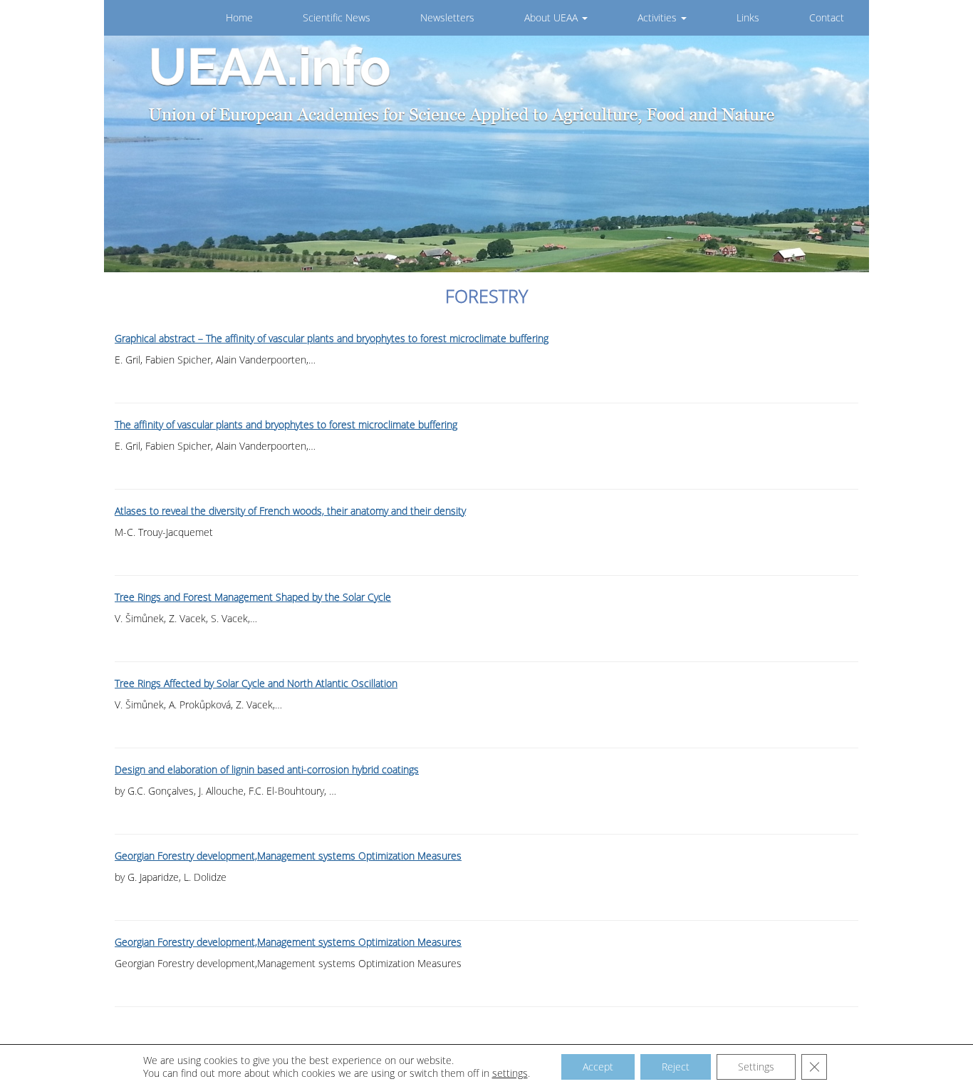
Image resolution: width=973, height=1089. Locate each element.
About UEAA (552, 17)
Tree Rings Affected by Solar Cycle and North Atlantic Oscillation (256, 683)
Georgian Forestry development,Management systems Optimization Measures (288, 855)
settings (510, 1073)
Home (239, 17)
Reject (676, 1066)
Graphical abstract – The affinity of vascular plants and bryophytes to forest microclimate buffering (331, 338)
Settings (756, 1066)
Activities (659, 17)
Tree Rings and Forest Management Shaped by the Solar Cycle (253, 597)
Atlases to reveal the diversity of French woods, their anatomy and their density (290, 510)
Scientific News (336, 17)
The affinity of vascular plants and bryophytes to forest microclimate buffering (286, 424)
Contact (826, 17)
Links (748, 17)
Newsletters (447, 17)
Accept (598, 1066)
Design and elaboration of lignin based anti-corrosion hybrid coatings (267, 769)
